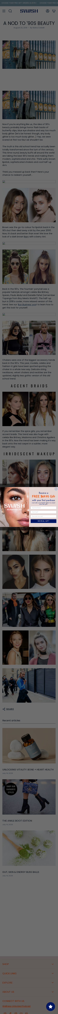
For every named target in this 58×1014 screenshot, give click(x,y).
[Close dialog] (56, 489)
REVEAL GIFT (43, 521)
